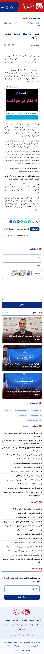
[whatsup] (21, 221)
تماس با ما (22, 629)
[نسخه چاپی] (5, 23)
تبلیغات (24, 620)
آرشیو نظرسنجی (17, 624)
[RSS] (11, 635)
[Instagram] (28, 635)
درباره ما (6, 624)
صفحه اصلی (35, 18)
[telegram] (29, 221)
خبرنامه (8, 620)
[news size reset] (9, 45)
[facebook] (10, 221)
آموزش (24, 18)
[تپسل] (6, 87)
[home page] (32, 6)
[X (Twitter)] (24, 635)
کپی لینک (35, 229)
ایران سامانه (17, 650)
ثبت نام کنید (22, 117)
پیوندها (31, 620)
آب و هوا (39, 624)
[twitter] (25, 221)
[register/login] (7, 7)
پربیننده (35, 426)
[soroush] (14, 221)
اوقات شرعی (29, 624)
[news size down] (13, 45)
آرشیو (39, 620)
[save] (10, 23)
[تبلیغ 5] (22, 215)
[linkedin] (18, 221)
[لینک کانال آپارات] (15, 635)
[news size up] (5, 45)
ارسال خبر (16, 620)
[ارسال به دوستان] (15, 23)
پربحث (25, 426)
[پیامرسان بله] (20, 635)
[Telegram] (32, 635)
